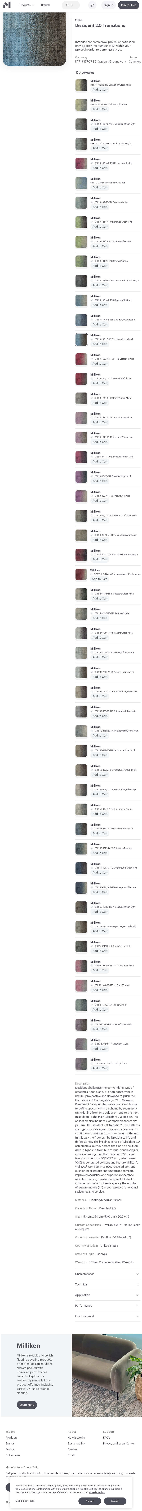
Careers (73, 1449)
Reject (90, 1501)
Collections (13, 1455)
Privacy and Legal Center (119, 1443)
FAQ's (106, 1437)
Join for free (128, 5)
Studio (72, 1455)
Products (25, 5)
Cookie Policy (97, 1492)
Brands (45, 5)
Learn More (27, 1404)
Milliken (79, 20)
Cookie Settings (25, 1501)
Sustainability (76, 1443)
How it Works (76, 1437)
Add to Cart (99, 207)
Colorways (85, 72)
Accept (115, 1501)
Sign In (108, 5)
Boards (10, 1449)
